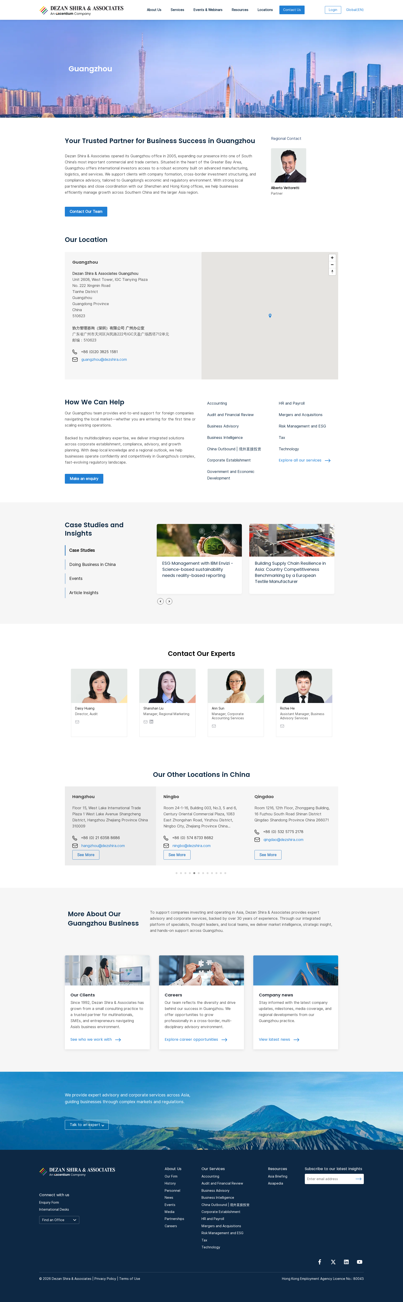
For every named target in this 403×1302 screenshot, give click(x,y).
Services (177, 10)
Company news (276, 995)
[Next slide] (169, 601)
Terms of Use (129, 1279)
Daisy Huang (84, 708)
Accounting (217, 403)
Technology (289, 449)
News (169, 1197)
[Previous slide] (160, 601)
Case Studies (82, 550)
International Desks (54, 1209)
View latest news (275, 1039)
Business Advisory (223, 426)
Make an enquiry (84, 478)
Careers (173, 995)
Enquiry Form (49, 1202)
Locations (265, 10)
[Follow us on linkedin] (346, 1262)
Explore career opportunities (192, 1039)
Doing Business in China (92, 564)
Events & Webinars (208, 10)
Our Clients (82, 995)
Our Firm (171, 1176)
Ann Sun (218, 708)
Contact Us (292, 10)
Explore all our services (301, 460)
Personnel (172, 1190)
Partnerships (174, 1219)
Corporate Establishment (229, 460)
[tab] (176, 873)
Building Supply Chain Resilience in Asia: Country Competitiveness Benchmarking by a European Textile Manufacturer (290, 572)
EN (355, 10)
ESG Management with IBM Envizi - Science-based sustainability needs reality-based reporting (197, 569)
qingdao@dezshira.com (283, 839)
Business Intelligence (225, 437)
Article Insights (83, 592)
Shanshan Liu (153, 708)
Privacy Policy (105, 1279)
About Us (154, 10)
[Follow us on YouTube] (359, 1262)
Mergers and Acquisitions (301, 415)
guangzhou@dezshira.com (104, 359)
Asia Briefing (277, 1176)
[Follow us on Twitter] (333, 1262)
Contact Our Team (86, 211)
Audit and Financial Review (230, 415)
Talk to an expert (85, 1125)
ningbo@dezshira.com (192, 846)
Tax (282, 437)
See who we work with (91, 1039)
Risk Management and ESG (302, 426)
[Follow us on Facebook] (320, 1262)
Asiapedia (275, 1183)
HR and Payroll (292, 403)
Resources (240, 10)
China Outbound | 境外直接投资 (234, 449)
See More (85, 855)
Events (76, 578)
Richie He (287, 708)
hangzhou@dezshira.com (103, 846)
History (170, 1183)
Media (169, 1212)
